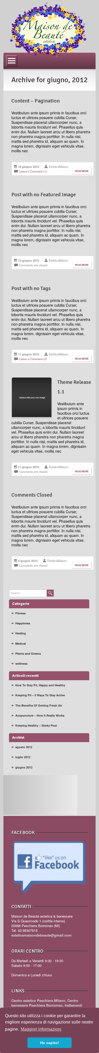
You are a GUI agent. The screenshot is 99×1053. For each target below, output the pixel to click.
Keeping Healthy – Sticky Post (36, 725)
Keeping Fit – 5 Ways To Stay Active (40, 695)
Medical (20, 643)
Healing (20, 633)
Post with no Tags (31, 288)
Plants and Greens (28, 653)
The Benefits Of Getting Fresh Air (38, 705)
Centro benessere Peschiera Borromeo (44, 1003)
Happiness (22, 623)
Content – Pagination (35, 100)
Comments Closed (31, 495)
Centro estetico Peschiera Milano (38, 1000)
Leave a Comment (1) (33, 171)
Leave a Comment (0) (33, 359)
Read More (82, 171)
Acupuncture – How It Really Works (39, 715)
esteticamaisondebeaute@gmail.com (41, 935)
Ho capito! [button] (49, 1043)
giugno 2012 (23, 767)
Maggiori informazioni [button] (41, 1029)
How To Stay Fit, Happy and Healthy (40, 685)
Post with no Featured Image (43, 194)
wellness (21, 663)
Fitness (20, 613)
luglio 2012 (22, 757)
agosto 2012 (23, 747)
